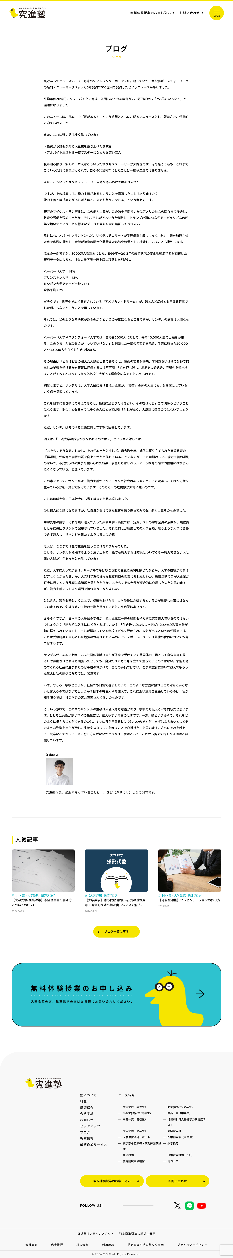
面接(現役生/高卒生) (180, 1107)
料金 (83, 1101)
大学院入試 (174, 1131)
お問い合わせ (189, 13)
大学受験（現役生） (135, 1107)
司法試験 (128, 1155)
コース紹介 (126, 1095)
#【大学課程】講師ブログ (101, 896)
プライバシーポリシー (192, 1245)
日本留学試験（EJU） (180, 1155)
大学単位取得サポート (136, 1137)
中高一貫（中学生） (179, 1113)
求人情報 (82, 1245)
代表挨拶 (57, 1245)
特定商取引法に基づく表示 (137, 1234)
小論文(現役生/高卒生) (137, 1113)
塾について (88, 1095)
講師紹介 (87, 1107)
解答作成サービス (93, 1144)
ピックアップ (90, 1126)
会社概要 (31, 1245)
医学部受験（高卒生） (181, 1137)
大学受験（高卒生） (135, 1131)
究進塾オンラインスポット (96, 1234)
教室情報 (87, 1138)
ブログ (85, 1132)
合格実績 (87, 1113)
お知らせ (87, 1120)
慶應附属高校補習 (134, 1161)
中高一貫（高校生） (135, 1119)
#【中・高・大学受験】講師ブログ (33, 896)
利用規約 (108, 1245)
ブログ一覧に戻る (116, 931)
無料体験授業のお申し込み (150, 13)
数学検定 (172, 1144)
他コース (172, 1161)
